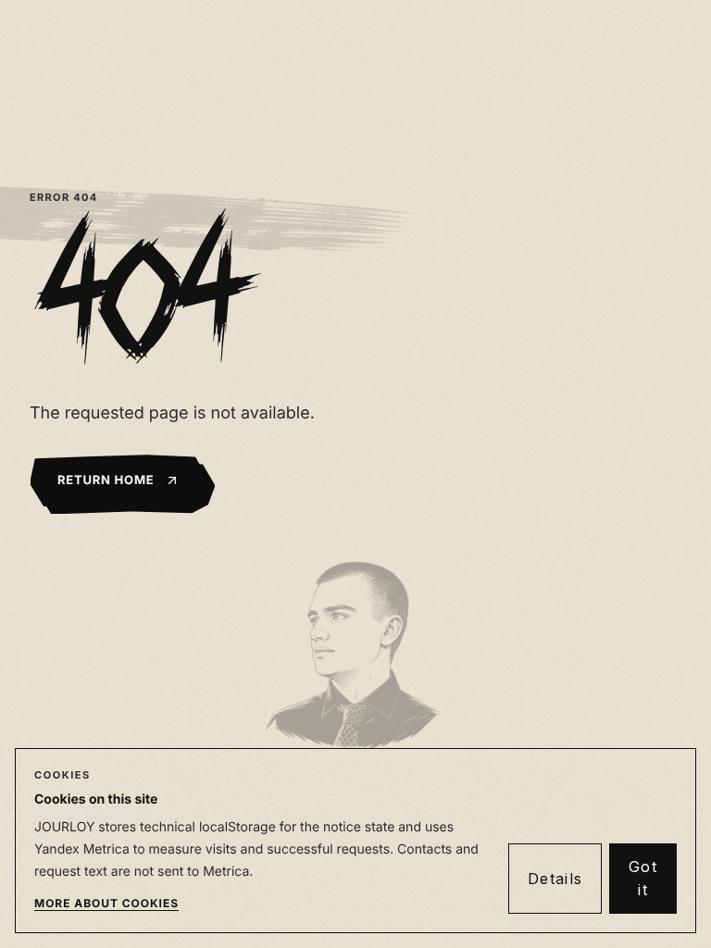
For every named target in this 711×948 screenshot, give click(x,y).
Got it (643, 878)
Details (555, 878)
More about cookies (106, 903)
